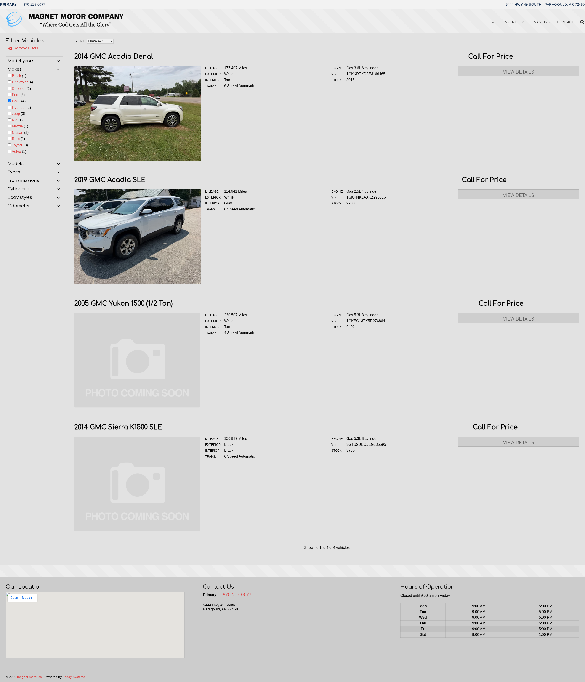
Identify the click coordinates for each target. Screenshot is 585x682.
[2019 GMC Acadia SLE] (137, 283)
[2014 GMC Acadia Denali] (137, 159)
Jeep (16, 114)
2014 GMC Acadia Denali (114, 56)
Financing (540, 22)
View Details (518, 72)
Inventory (514, 22)
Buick (16, 76)
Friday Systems (74, 677)
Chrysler (19, 88)
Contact (565, 22)
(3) (18, 114)
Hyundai (19, 107)
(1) (19, 76)
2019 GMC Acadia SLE (110, 180)
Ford (15, 95)
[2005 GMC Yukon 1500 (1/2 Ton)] (137, 407)
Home (491, 22)
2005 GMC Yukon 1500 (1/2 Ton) (123, 303)
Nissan (17, 133)
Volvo (16, 152)
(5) (18, 95)
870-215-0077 (34, 4)
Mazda (17, 126)
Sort (79, 41)
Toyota (17, 145)
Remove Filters (25, 48)
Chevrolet (20, 82)
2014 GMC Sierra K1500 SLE (118, 427)
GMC (16, 101)
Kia (14, 120)
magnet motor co (29, 677)
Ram (16, 139)
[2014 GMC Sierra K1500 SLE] (137, 530)
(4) (22, 82)
